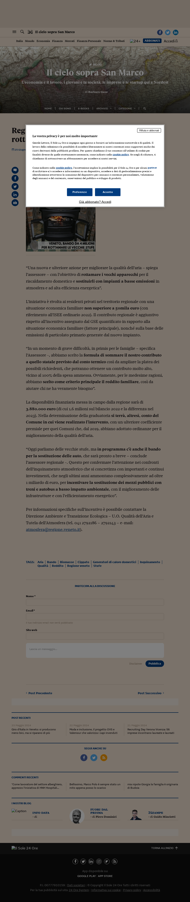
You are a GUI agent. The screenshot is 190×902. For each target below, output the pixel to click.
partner (152, 167)
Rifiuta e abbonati (149, 130)
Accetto (108, 192)
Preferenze (80, 192)
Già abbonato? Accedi (95, 202)
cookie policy (121, 154)
